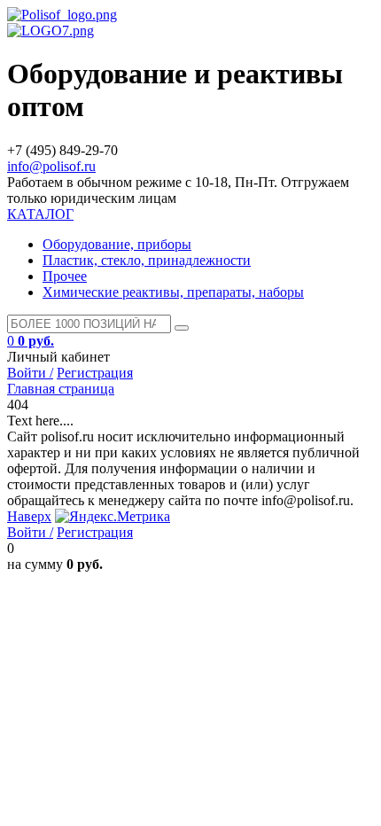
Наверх (29, 516)
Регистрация (95, 372)
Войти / (30, 372)
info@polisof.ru (51, 166)
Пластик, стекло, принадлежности (147, 260)
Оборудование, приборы (117, 244)
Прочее (65, 276)
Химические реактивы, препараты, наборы (173, 292)
